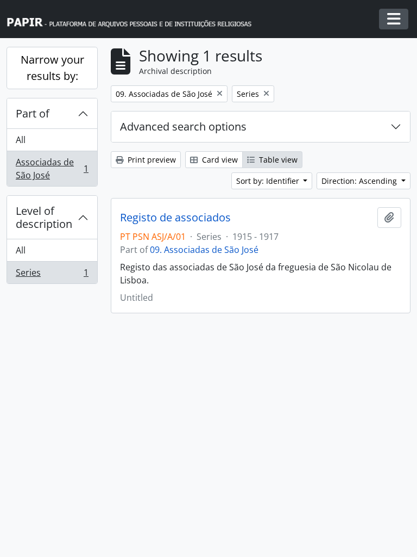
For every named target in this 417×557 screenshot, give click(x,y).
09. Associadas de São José (204, 250)
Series (52, 275)
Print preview (150, 159)
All (21, 140)
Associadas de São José (52, 168)
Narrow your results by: (52, 67)
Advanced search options (183, 126)
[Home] (134, 19)
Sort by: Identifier (268, 181)
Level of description (44, 217)
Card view (219, 159)
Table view (277, 159)
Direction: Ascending (360, 181)
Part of (32, 113)
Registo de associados (175, 217)
